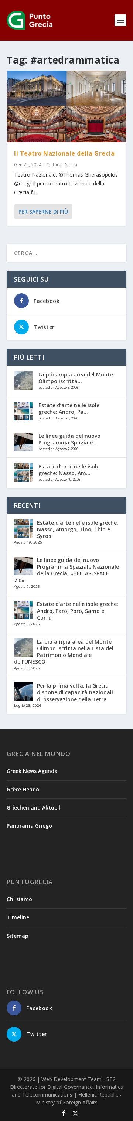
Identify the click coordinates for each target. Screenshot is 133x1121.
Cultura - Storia (61, 164)
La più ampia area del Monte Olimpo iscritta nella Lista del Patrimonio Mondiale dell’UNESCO (63, 651)
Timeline (18, 917)
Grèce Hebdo (23, 789)
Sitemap (17, 935)
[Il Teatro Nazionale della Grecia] (66, 106)
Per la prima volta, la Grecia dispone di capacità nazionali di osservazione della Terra (75, 692)
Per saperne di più (43, 211)
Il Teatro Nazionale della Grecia (64, 153)
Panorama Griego (29, 825)
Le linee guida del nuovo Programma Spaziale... (69, 439)
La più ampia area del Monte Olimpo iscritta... (75, 378)
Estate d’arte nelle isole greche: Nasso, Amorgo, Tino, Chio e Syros (77, 529)
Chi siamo (19, 899)
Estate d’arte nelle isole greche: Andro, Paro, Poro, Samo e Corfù (77, 610)
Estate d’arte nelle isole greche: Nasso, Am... (68, 470)
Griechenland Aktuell (33, 807)
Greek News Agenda (32, 770)
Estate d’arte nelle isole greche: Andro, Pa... (68, 408)
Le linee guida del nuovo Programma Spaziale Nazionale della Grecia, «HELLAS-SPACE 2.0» (66, 570)
